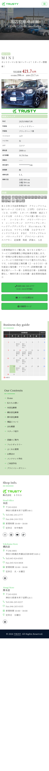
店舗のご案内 (13, 439)
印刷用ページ (26, 306)
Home (10, 398)
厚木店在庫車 (13, 417)
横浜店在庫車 (13, 412)
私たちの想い (13, 403)
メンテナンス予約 (14, 458)
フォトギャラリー (14, 444)
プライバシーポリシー (16, 468)
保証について (13, 421)
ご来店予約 (12, 463)
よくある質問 (13, 449)
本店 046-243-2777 (25, 287)
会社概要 (11, 426)
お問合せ (11, 454)
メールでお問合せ (26, 297)
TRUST (17, 633)
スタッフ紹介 (13, 431)
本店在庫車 (12, 407)
